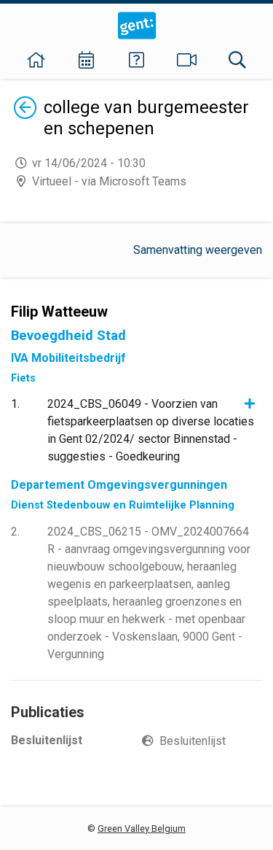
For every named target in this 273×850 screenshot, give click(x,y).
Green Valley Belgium (142, 828)
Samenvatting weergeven (197, 250)
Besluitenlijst (192, 741)
